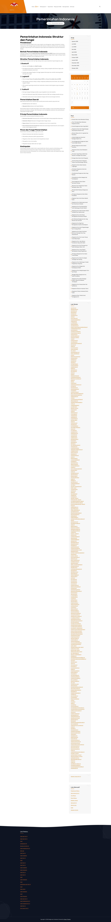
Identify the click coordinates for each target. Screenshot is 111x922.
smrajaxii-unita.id (75, 753)
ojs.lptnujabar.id (74, 639)
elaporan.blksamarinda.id (76, 631)
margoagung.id (74, 735)
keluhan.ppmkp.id (74, 610)
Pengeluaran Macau (75, 791)
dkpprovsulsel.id (74, 464)
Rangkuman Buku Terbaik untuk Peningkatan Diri (78, 296)
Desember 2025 (75, 62)
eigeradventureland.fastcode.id (77, 722)
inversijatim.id (74, 434)
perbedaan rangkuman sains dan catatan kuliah (79, 169)
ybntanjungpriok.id (75, 477)
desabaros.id (73, 541)
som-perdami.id (74, 724)
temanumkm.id (74, 334)
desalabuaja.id (74, 567)
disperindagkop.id (75, 575)
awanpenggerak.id (75, 389)
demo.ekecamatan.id (75, 688)
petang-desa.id (74, 555)
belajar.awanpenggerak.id (76, 395)
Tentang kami (43, 6)
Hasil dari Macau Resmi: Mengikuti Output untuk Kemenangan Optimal (79, 161)
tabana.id (73, 368)
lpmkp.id (73, 411)
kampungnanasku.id (75, 557)
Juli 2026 (74, 44)
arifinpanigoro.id (74, 396)
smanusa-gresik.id (75, 337)
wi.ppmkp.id (73, 607)
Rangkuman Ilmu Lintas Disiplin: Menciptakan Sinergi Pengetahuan (79, 250)
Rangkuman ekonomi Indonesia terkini (80, 288)
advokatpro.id (74, 311)
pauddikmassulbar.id (75, 530)
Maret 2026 (74, 54)
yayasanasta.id (74, 489)
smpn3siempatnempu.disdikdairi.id (78, 659)
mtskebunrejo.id (74, 451)
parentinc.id (73, 308)
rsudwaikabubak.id (75, 405)
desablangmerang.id (75, 718)
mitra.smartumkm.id (75, 740)
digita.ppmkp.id (74, 608)
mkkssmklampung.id (75, 716)
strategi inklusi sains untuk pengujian (80, 158)
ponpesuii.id (73, 313)
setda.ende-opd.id (75, 648)
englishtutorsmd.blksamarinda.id (78, 629)
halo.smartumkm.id (75, 747)
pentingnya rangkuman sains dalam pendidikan (80, 194)
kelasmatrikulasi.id (75, 375)
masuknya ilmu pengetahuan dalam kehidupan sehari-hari (79, 186)
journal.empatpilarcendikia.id (77, 766)
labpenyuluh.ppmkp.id (75, 586)
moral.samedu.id (74, 729)
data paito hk (74, 803)
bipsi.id (72, 520)
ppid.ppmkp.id (74, 600)
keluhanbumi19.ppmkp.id (76, 591)
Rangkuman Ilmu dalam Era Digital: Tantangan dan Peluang (79, 258)
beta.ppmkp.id (74, 592)
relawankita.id (74, 415)
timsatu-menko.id (75, 533)
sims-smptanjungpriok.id (76, 468)
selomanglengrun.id (75, 352)
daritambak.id (74, 370)
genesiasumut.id (74, 521)
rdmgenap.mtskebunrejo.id (76, 449)
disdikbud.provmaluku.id (76, 616)
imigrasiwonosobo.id (75, 548)
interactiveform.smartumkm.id (77, 744)
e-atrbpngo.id (74, 322)
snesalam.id (73, 694)
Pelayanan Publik (57, 6)
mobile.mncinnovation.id (76, 710)
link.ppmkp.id (74, 588)
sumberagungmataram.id (76, 569)
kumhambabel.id (74, 426)
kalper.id (73, 421)
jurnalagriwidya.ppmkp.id (76, 626)
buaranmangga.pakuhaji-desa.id (78, 504)
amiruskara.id (74, 371)
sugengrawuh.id (74, 340)
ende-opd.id (73, 645)
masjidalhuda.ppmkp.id (76, 644)
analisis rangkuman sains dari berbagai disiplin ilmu (78, 138)
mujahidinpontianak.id (75, 377)
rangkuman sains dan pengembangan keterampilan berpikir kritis (80, 129)
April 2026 (74, 52)
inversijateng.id (74, 418)
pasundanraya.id (74, 508)
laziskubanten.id (74, 433)
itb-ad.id (73, 682)
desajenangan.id (74, 719)
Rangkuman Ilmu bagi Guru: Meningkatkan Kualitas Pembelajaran (80, 224)
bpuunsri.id (73, 344)
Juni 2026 (74, 46)
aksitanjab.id (73, 312)
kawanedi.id (73, 440)
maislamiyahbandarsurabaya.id (78, 519)
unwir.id (72, 700)
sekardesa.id (73, 554)
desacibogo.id (74, 538)
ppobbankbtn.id (74, 768)
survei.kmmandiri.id (75, 668)
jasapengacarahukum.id (76, 384)
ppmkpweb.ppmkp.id (75, 589)
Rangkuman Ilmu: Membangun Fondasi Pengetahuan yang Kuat (80, 262)
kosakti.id (73, 346)
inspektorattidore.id (75, 536)
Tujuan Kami (50, 6)
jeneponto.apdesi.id (75, 676)
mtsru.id (72, 316)
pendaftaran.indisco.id (76, 763)
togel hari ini (23, 853)
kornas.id (73, 505)
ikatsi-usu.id (73, 488)
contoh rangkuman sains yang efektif (80, 126)
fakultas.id (73, 443)
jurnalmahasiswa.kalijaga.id (77, 399)
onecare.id (73, 712)
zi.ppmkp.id (73, 598)
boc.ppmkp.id (74, 579)
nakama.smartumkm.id (76, 741)
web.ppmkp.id (74, 582)
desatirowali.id (74, 576)
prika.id (72, 355)
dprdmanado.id (74, 474)
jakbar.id (73, 524)
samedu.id (73, 728)
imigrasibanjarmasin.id (76, 333)
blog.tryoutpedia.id (75, 698)
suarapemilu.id (74, 431)
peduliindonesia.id (75, 547)
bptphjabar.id (74, 442)
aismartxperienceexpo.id (76, 343)
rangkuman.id (74, 321)
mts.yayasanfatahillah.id (76, 642)
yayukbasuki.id (74, 342)
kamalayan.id (74, 424)
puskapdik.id (73, 461)
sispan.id (73, 750)
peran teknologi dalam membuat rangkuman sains (79, 122)
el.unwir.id (73, 701)
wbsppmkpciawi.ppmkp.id (76, 620)
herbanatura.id (74, 423)
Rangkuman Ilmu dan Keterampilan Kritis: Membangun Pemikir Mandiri (79, 207)
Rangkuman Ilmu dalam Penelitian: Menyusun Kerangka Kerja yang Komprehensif (79, 233)
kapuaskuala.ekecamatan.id (77, 687)
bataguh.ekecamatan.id (76, 690)
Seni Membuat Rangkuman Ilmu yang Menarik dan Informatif (80, 219)
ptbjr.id (72, 381)
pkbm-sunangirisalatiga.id (76, 564)
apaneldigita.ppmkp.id (76, 619)
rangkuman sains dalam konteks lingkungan (79, 165)
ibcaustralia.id (74, 470)
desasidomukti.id (74, 544)
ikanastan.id (73, 361)
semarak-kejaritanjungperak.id (77, 552)
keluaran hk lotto (74, 810)
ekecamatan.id (74, 685)
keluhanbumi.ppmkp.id (76, 613)
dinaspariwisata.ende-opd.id (77, 647)
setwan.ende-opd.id (75, 650)
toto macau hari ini (24, 908)
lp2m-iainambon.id (75, 353)
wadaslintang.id (74, 367)
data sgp (22, 850)
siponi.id (72, 457)
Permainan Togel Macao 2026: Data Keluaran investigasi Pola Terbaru (79, 154)
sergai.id (73, 727)
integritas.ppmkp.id (75, 637)
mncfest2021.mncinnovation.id (77, 707)
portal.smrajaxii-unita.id (76, 755)
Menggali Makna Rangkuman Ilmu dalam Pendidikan (79, 275)
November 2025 (75, 65)
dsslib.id (72, 703)
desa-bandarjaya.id (75, 560)
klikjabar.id (73, 480)
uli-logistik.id (73, 430)
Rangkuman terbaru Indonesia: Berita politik (80, 292)
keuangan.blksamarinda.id (76, 632)
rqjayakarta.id (74, 436)
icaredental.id (74, 406)
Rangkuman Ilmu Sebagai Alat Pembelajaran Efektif (78, 267)
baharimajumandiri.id (75, 356)
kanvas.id (73, 660)
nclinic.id (73, 403)
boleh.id (72, 374)
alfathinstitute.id (74, 737)
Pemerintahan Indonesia (57, 23)
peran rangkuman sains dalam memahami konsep (78, 182)
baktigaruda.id (74, 420)
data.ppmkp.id (74, 594)
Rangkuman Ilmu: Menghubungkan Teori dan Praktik (80, 271)
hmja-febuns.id (74, 318)
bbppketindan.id (74, 309)
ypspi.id (72, 339)
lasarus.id (73, 429)
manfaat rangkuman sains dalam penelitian (79, 146)
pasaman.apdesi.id (75, 681)
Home (33, 6)
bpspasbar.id (74, 691)
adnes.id (73, 372)
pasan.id (73, 380)
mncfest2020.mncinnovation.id (77, 709)
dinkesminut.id (74, 558)
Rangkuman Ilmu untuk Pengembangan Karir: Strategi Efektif (80, 228)
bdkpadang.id (74, 516)
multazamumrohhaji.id (75, 331)
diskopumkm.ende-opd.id (76, 651)
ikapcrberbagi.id (74, 324)
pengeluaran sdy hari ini (25, 884)
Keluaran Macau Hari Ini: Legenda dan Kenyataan (80, 134)
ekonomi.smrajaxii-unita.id (76, 756)
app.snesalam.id (74, 696)
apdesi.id (73, 669)
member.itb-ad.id (75, 684)
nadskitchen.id (74, 437)
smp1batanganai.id (75, 561)
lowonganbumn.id (74, 473)
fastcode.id (73, 721)
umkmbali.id (73, 390)
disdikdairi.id (73, 656)
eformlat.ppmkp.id (75, 622)
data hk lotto (73, 805)
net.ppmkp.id (74, 583)
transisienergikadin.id (75, 319)
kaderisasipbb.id (74, 517)
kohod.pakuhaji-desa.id (76, 499)
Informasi (72, 6)
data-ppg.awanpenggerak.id (77, 393)
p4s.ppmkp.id (74, 580)
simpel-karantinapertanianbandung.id (79, 327)
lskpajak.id (73, 362)
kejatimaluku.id (74, 412)
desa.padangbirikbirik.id (76, 759)
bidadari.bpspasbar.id (75, 693)
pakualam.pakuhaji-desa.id (77, 502)
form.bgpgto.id (74, 493)
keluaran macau (74, 800)
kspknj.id (73, 479)
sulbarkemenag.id (75, 392)
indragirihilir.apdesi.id (75, 678)
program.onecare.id (75, 713)
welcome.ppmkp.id (75, 611)
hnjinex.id (73, 760)
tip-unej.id (73, 350)
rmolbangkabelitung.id (76, 328)
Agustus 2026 (75, 41)
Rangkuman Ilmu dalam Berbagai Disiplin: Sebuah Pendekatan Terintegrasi (79, 280)
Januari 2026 (75, 60)
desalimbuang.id (74, 563)
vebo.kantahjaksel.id (75, 641)
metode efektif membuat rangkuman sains (80, 190)
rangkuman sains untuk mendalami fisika (79, 150)
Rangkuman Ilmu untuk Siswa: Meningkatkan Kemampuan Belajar (79, 215)
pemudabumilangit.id (75, 427)
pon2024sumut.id (75, 511)
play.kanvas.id (74, 662)
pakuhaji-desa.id (74, 498)
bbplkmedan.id (74, 526)
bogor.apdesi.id (74, 672)
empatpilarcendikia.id (75, 765)
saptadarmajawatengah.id (76, 402)
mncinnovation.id (74, 706)
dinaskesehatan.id (75, 566)
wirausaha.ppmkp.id (75, 614)
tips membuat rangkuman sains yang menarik (80, 174)
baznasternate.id (74, 439)
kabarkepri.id (73, 454)
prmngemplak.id (74, 364)
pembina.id (73, 491)
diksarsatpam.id (74, 400)
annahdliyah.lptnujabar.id (76, 625)
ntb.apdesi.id (73, 673)
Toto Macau (73, 795)
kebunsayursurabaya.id (76, 378)
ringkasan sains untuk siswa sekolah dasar (80, 199)
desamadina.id (74, 573)
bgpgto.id (73, 492)
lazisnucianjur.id (74, 452)
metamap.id (73, 734)
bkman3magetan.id (75, 514)
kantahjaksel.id (74, 330)
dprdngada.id (74, 570)
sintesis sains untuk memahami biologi (80, 119)
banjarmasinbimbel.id (75, 732)
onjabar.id (73, 467)
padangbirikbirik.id (75, 757)
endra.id (72, 398)
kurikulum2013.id (74, 365)
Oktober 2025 (75, 68)
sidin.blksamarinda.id (75, 635)
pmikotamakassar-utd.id (76, 549)
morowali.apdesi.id (75, 675)
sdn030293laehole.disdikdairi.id (78, 657)
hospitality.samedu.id (75, 731)
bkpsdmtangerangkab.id (76, 513)
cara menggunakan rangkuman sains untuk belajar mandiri (80, 142)
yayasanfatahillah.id (75, 460)
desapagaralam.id (75, 542)
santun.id (73, 663)
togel (72, 807)
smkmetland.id (74, 446)
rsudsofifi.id (73, 532)
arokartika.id (73, 383)
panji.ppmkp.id (74, 601)
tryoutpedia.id (74, 697)
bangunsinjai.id (74, 458)
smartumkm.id (74, 738)
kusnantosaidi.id (74, 347)
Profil (36, 6)
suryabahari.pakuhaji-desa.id (77, 501)
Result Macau (74, 798)
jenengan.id (73, 386)
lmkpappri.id (73, 359)
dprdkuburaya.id (74, 572)
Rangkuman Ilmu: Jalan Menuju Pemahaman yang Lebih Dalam (78, 242)
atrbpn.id (73, 471)
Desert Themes (67, 919)
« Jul (73, 107)
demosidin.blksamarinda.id (76, 634)
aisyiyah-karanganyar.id (76, 486)
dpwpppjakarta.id (75, 715)
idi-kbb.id (73, 485)
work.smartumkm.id (75, 746)
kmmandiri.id (73, 666)
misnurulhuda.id (74, 349)
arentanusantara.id (75, 336)
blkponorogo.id (74, 476)
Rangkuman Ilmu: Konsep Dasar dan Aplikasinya (79, 285)
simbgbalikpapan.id (75, 483)
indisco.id (73, 762)
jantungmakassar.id (75, 465)
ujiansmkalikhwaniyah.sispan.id (77, 752)
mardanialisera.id (74, 325)
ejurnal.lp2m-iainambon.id (76, 628)
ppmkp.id (73, 578)
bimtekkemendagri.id (75, 523)
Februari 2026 (75, 57)
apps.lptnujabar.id (75, 638)
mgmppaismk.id (74, 462)
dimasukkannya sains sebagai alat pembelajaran (79, 178)
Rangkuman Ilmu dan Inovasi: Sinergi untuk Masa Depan (80, 238)
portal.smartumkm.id (75, 743)
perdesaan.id (74, 545)
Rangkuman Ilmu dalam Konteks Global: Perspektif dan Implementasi (80, 211)
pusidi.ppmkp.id (74, 606)
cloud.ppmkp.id (74, 597)
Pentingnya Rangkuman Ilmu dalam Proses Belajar (79, 254)
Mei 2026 (74, 49)
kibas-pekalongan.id (75, 510)
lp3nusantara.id (74, 387)
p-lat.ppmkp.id (74, 595)
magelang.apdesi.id (75, 670)
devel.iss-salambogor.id (76, 654)
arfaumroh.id (73, 535)
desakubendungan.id (75, 529)
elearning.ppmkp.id (75, 604)
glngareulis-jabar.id (75, 527)
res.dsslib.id (73, 704)
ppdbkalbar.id (74, 417)
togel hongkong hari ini (25, 848)
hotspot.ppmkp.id (75, 585)
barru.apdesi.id (74, 679)
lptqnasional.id (74, 358)
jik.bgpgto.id (73, 495)
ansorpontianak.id (75, 455)
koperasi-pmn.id (74, 408)
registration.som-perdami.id (77, 725)
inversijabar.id (74, 414)
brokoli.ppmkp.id (74, 603)
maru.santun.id (74, 665)
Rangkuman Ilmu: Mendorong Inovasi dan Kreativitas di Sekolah (80, 203)
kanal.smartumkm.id (75, 749)
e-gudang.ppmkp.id (75, 617)
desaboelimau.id (74, 551)
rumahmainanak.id (75, 448)
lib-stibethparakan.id (75, 445)
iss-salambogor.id (75, 653)
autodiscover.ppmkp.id (76, 623)
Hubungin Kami (65, 6)
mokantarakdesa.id (75, 539)
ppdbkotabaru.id (74, 507)
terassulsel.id (74, 409)
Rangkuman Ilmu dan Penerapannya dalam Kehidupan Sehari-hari (79, 246)
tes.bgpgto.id (74, 496)
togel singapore (23, 891)
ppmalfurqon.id (74, 482)
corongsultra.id (74, 315)
